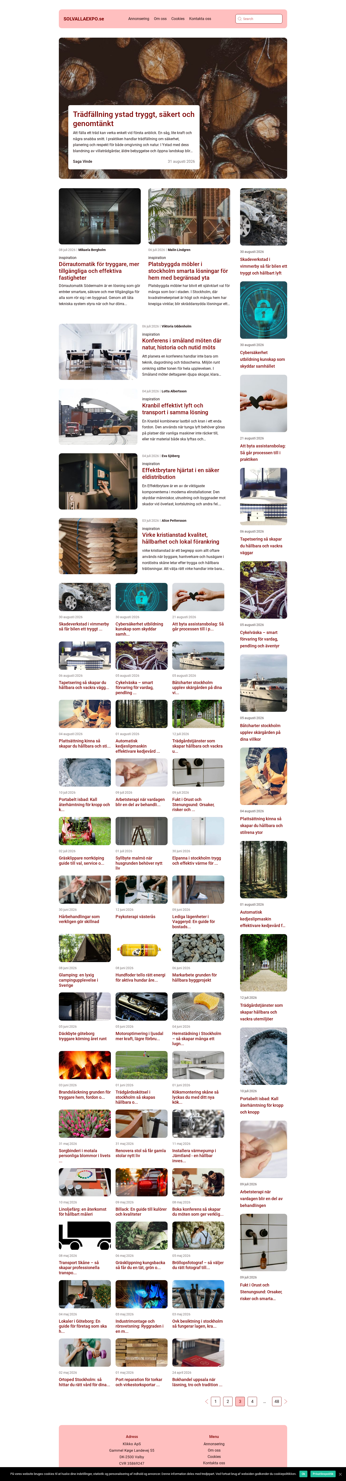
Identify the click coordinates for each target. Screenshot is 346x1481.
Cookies (178, 18)
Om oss (160, 18)
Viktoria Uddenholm (176, 326)
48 (276, 1401)
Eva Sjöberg (171, 456)
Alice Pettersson (174, 520)
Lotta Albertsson (174, 391)
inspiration (67, 257)
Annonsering (138, 18)
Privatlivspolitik (323, 1474)
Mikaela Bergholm (92, 250)
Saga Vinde (82, 161)
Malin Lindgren (179, 250)
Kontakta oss (200, 18)
